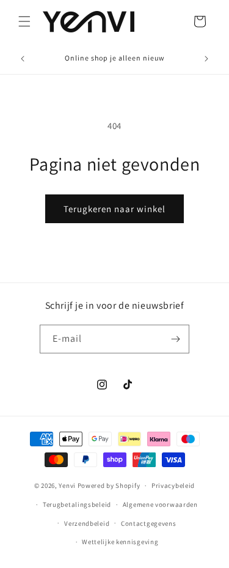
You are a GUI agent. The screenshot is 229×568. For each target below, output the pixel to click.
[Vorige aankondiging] (22, 58)
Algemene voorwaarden (160, 504)
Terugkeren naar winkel (114, 209)
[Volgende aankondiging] (206, 58)
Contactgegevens (148, 523)
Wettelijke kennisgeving (120, 541)
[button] (24, 21)
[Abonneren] (175, 339)
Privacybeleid (173, 485)
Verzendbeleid (86, 523)
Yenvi (67, 485)
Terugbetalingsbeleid (77, 504)
